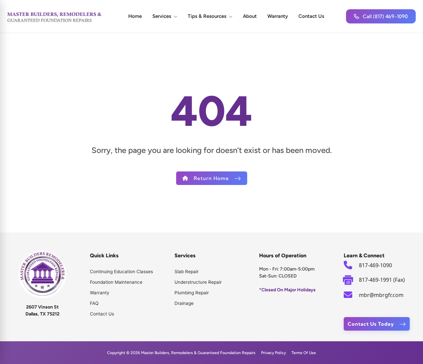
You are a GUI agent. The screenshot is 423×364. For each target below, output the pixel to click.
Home (135, 16)
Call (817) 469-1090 (385, 16)
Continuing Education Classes (121, 271)
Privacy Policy (273, 352)
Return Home (211, 178)
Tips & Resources (207, 16)
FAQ (94, 303)
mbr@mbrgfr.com (381, 295)
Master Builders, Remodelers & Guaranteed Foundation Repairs (198, 352)
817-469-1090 (375, 265)
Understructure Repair (198, 282)
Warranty (277, 16)
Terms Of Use (303, 352)
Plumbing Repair (191, 292)
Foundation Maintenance (116, 282)
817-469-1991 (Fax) (382, 279)
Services (161, 16)
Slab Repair (186, 271)
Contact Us (311, 16)
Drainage (184, 303)
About (250, 16)
